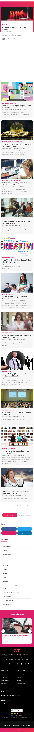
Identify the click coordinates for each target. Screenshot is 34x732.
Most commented (24, 515)
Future (19, 680)
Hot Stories (9, 515)
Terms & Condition (25, 725)
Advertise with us (6, 680)
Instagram (9, 533)
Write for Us (4, 677)
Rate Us (21, 713)
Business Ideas (21, 675)
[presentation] (3, 631)
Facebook (9, 529)
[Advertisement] (17, 61)
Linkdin (25, 533)
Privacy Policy (16, 725)
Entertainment (21, 683)
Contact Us (4, 683)
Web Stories (4, 704)
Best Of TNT (4, 686)
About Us (3, 675)
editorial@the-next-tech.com (11, 695)
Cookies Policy (7, 725)
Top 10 (19, 686)
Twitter (25, 529)
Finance (19, 677)
